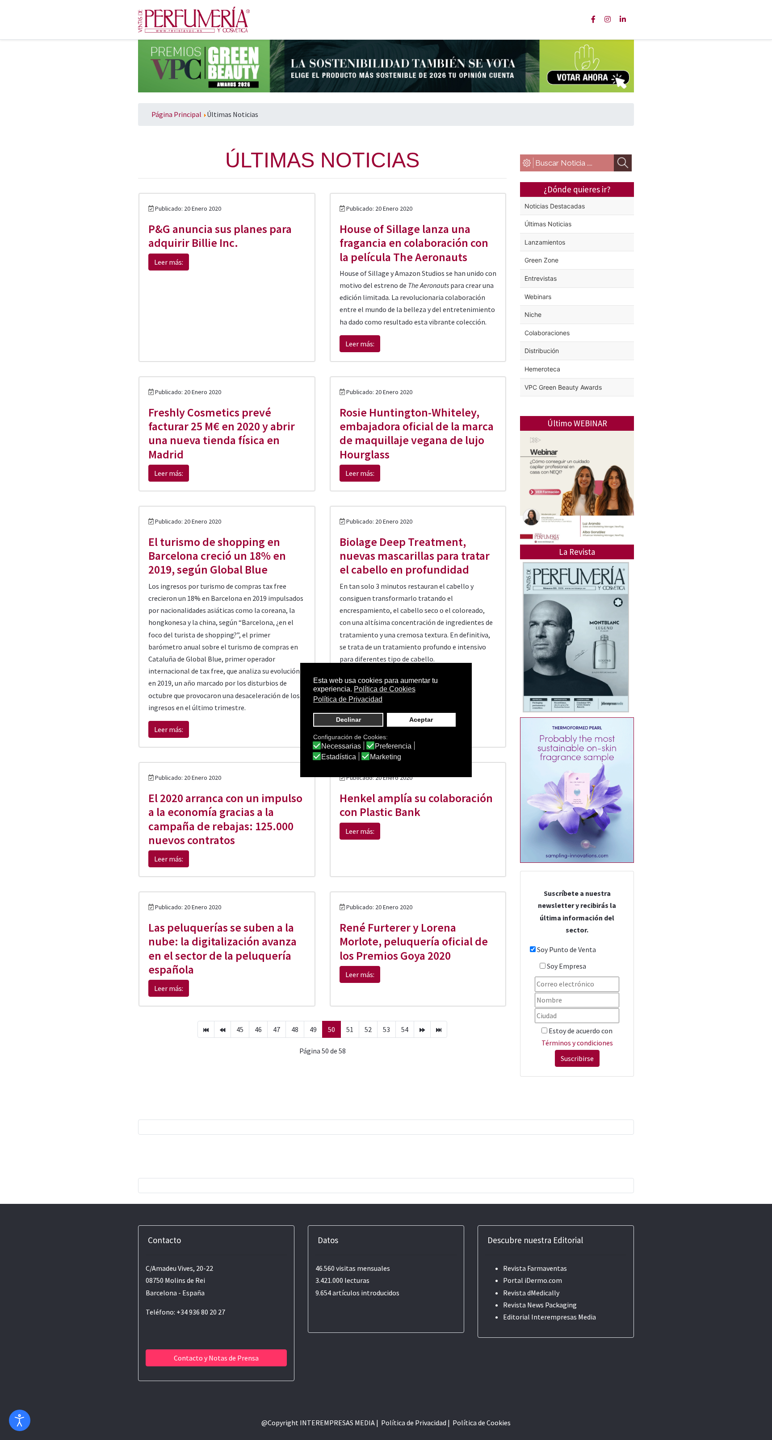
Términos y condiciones (577, 1042)
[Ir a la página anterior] (222, 1029)
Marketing (385, 757)
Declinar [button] (348, 719)
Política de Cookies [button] (384, 689)
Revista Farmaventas (535, 1268)
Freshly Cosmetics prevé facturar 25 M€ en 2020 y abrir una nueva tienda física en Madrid (221, 433)
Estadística (338, 757)
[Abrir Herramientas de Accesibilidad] (19, 1420)
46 (258, 1029)
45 (239, 1029)
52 (368, 1029)
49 (313, 1029)
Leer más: (168, 262)
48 (294, 1029)
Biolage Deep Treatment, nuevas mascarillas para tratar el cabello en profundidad (415, 555)
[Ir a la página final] (438, 1029)
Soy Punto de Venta (566, 949)
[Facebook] (593, 19)
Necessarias (341, 746)
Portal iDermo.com (532, 1280)
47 (276, 1029)
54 (404, 1029)
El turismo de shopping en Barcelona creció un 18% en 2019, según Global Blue (217, 555)
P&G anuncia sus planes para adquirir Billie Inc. (220, 235)
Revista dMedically (531, 1292)
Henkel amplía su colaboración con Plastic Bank (416, 805)
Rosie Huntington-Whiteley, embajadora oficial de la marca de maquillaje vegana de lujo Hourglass (417, 433)
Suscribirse (577, 1058)
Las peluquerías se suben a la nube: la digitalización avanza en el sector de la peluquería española (222, 948)
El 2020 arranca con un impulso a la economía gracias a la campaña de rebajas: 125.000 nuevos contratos (225, 819)
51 (349, 1029)
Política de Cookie (480, 1422)
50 (331, 1029)
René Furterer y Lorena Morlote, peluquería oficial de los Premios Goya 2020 (414, 941)
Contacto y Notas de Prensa (216, 1357)
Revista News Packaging (540, 1304)
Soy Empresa (566, 965)
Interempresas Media (563, 1316)
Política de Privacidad (413, 1422)
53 (386, 1029)
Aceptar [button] (421, 719)
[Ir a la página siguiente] (422, 1029)
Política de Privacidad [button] (347, 699)
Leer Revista (576, 672)
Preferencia (393, 746)
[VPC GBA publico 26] (386, 65)
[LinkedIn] (623, 19)
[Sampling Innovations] (577, 789)
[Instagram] (607, 19)
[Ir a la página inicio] (205, 1029)
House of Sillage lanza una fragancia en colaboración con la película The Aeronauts (414, 242)
